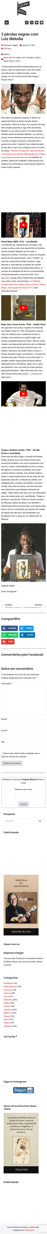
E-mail (4, 730)
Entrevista (8, 1000)
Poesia (6, 1016)
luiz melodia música (31, 57)
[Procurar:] (23, 821)
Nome (4, 719)
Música (6, 54)
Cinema (7, 993)
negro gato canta (11, 61)
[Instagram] (32, 22)
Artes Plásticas (10, 986)
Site (2, 742)
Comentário (6, 683)
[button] (7, 22)
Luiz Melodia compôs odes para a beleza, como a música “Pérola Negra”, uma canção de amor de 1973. (23, 284)
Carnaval (7, 990)
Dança (6, 996)
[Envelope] (41, 22)
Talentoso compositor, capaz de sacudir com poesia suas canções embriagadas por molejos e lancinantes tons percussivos (23, 154)
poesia (7, 278)
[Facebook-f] (27, 22)
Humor (6, 1006)
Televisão (8, 1026)
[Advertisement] (23, 190)
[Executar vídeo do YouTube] (23, 225)
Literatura (8, 1010)
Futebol (7, 1003)
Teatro (6, 1023)
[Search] (40, 821)
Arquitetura (8, 983)
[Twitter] (36, 22)
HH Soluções (29, 1230)
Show (6, 1019)
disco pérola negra (12, 57)
